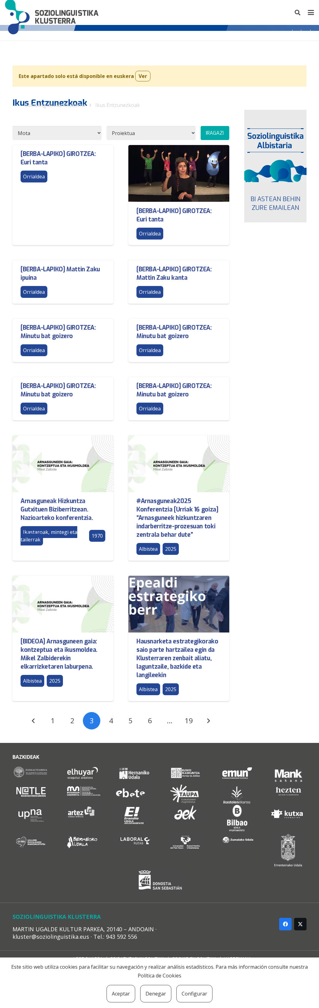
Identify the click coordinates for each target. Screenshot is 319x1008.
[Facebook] (285, 924)
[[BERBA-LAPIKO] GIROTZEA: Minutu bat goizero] (62, 340)
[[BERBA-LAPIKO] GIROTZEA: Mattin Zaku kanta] (178, 281)
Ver (143, 76)
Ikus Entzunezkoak (117, 105)
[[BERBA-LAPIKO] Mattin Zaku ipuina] (62, 281)
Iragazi (215, 133)
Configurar (194, 993)
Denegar (155, 993)
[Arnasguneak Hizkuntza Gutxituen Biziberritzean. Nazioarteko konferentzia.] (62, 498)
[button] (298, 12)
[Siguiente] (208, 720)
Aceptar (121, 993)
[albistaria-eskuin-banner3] (275, 151)
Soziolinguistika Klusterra (55, 105)
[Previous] (33, 720)
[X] (300, 924)
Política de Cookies (159, 975)
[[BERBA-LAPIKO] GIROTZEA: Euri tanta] (62, 195)
